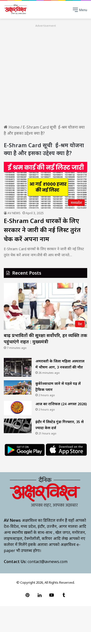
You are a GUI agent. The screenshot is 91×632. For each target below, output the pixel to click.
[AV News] (16, 9)
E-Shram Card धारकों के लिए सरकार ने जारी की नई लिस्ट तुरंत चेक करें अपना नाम (42, 229)
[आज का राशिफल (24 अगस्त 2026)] (18, 408)
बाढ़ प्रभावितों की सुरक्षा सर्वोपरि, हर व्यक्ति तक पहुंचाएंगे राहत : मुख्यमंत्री (45, 338)
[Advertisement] (45, 73)
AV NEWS (14, 213)
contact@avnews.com (47, 561)
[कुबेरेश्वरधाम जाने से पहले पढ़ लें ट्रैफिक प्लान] (18, 387)
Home (14, 127)
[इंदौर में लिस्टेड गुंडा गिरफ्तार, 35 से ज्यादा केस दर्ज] (18, 426)
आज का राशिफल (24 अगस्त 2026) (61, 403)
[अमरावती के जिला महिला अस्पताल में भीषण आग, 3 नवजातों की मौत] (18, 367)
